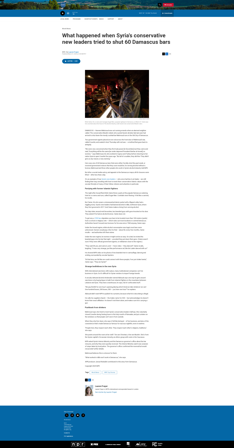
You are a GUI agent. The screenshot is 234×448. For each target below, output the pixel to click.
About (120, 19)
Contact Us (67, 433)
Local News (64, 19)
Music (101, 19)
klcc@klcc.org (67, 429)
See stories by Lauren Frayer (106, 392)
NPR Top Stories (109, 372)
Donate (169, 5)
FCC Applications (68, 436)
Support (111, 19)
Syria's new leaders (109, 179)
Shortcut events (91, 19)
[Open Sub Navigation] (70, 19)
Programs (77, 19)
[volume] (68, 13)
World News (66, 29)
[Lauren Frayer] (89, 390)
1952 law (98, 218)
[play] (62, 13)
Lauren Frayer (74, 52)
